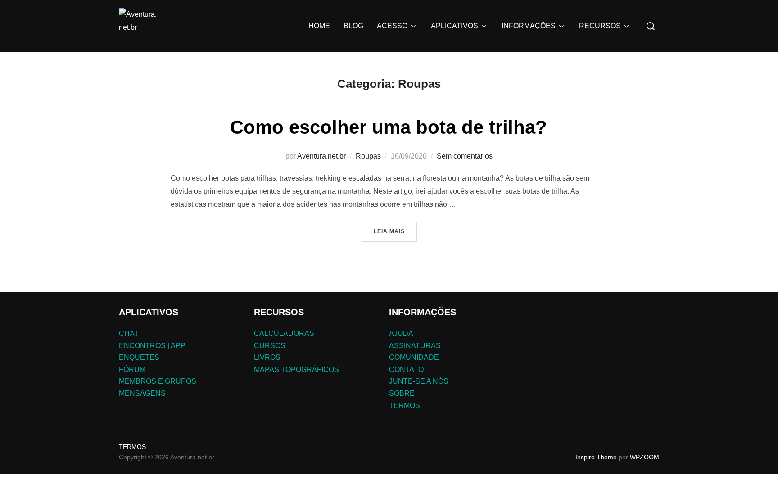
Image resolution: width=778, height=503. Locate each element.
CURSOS (269, 345)
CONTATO (406, 369)
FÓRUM (132, 369)
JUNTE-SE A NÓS (418, 381)
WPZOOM (644, 457)
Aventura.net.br (321, 156)
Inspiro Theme (596, 457)
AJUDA (401, 333)
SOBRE (402, 393)
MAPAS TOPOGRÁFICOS (296, 369)
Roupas (368, 156)
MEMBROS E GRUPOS (157, 381)
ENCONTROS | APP (152, 345)
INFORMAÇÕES (529, 26)
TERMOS (404, 405)
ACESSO (392, 26)
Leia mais (389, 231)
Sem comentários (465, 156)
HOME (319, 26)
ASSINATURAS (415, 345)
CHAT (129, 333)
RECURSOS (600, 26)
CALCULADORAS (284, 333)
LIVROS (267, 357)
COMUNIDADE (414, 357)
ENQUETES (139, 357)
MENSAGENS (142, 393)
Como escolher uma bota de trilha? (388, 127)
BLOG (353, 26)
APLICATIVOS (454, 26)
